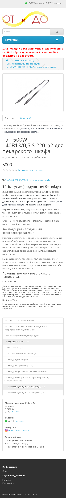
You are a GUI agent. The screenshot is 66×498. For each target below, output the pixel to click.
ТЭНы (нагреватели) (24, 60)
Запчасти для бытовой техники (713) (21, 320)
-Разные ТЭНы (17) (13, 347)
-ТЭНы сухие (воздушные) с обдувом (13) (24, 392)
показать (39, 3)
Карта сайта (8, 483)
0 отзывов (22, 170)
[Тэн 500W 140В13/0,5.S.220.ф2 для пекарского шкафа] (33, 92)
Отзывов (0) (25, 118)
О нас (5, 471)
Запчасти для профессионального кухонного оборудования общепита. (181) (26, 328)
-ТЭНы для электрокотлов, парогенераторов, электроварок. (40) (26, 379)
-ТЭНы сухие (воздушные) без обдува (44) (24, 386)
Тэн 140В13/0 (11, 180)
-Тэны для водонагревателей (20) (20, 353)
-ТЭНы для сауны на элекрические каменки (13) (27, 371)
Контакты (6, 480)
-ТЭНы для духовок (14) (16, 359)
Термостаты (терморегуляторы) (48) (21, 335)
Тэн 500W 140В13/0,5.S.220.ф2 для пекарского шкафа (31, 67)
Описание (10, 118)
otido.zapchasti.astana (18, 430)
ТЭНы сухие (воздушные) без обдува (23, 63)
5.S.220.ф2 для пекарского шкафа (34, 180)
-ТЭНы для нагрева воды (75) (18, 365)
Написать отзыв (36, 170)
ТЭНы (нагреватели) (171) (16, 341)
